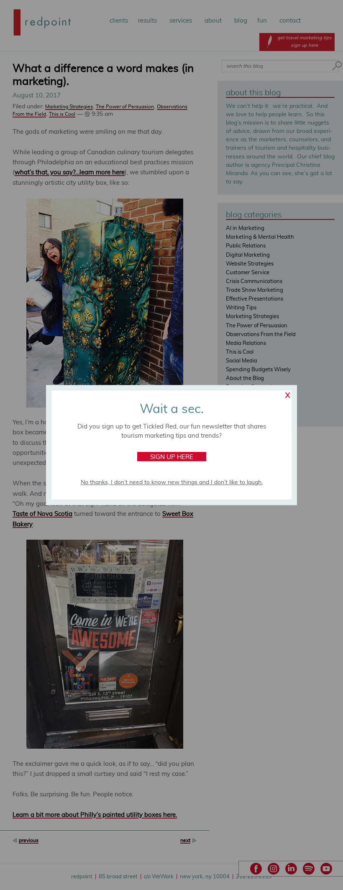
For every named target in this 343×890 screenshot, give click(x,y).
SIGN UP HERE (171, 457)
